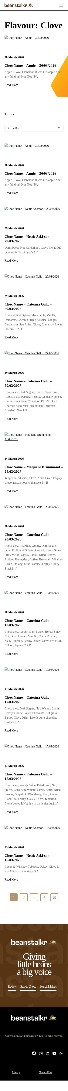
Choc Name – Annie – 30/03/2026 (30, 65)
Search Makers (48, 986)
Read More (11, 84)
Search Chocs (28, 986)
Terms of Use (45, 1072)
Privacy (16, 1072)
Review (12, 986)
